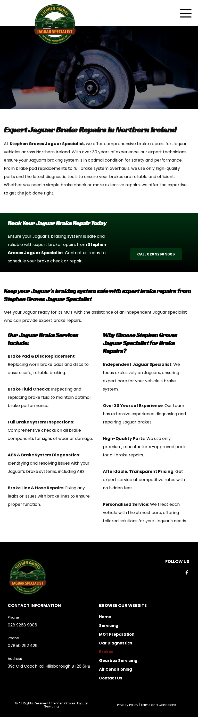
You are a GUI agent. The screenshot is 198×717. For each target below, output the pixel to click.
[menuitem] (144, 617)
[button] (186, 13)
